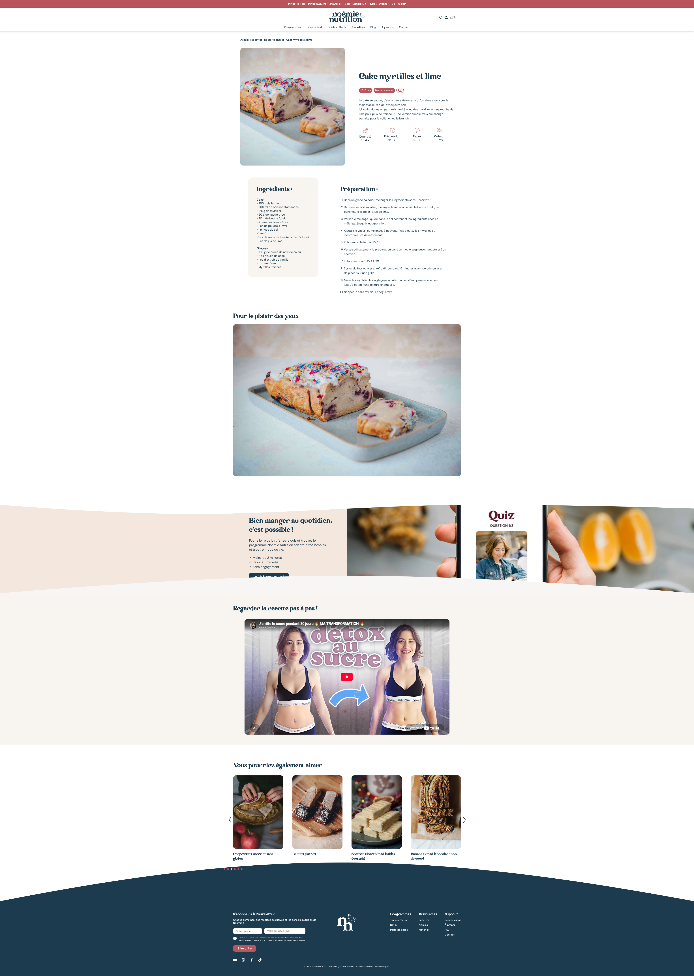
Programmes (292, 27)
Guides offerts (336, 27)
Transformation (399, 920)
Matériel (424, 929)
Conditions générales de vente (341, 966)
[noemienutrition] (347, 922)
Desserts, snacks (274, 39)
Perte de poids (399, 929)
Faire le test (314, 27)
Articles (423, 925)
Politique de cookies (364, 966)
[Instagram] (243, 960)
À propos (388, 27)
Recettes (358, 27)
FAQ (447, 929)
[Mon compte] (446, 17)
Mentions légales (382, 966)
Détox (393, 925)
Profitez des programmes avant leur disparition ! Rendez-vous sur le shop (347, 4)
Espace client (453, 920)
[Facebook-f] (251, 960)
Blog (373, 27)
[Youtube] (235, 960)
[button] (230, 820)
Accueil (244, 39)
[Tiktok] (260, 960)
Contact (404, 27)
